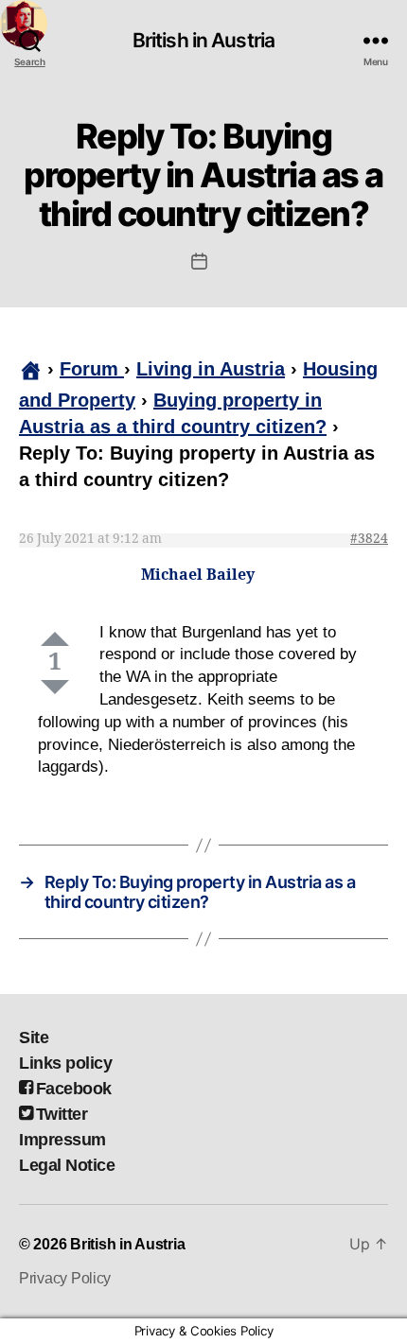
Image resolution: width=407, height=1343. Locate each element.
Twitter (61, 1114)
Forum (92, 368)
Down (55, 687)
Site (33, 1037)
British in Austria (203, 40)
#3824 (369, 539)
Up (55, 639)
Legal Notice (67, 1165)
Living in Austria (210, 368)
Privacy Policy (65, 1278)
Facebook (74, 1088)
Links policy (65, 1063)
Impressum (62, 1139)
